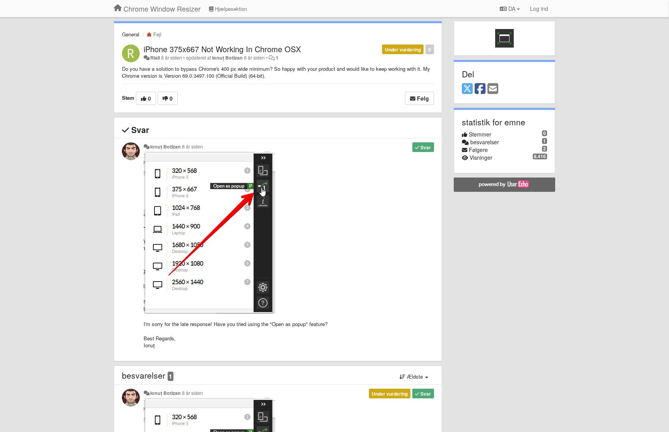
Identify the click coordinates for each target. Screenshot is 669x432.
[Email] (492, 89)
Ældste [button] (414, 376)
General (130, 34)
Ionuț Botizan (227, 57)
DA (512, 8)
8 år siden (192, 146)
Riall (155, 57)
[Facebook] (480, 89)
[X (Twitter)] (467, 89)
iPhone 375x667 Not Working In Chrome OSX (222, 49)
